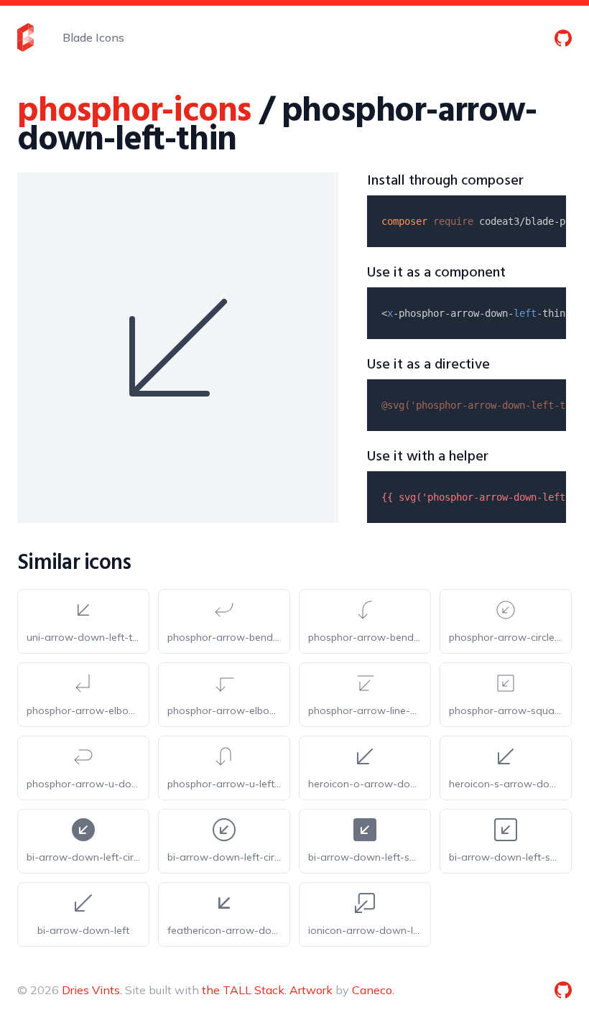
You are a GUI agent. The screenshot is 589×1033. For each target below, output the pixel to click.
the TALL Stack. (244, 990)
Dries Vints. (92, 990)
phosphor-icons (134, 111)
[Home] (25, 37)
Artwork (311, 990)
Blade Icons (93, 37)
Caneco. (373, 990)
